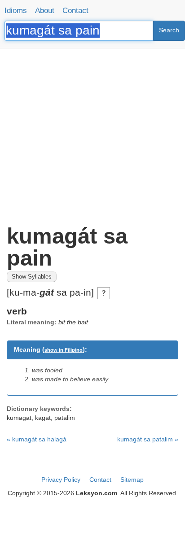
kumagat (19, 417)
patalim (64, 417)
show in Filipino (63, 350)
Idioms (15, 10)
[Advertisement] (92, 132)
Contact (75, 10)
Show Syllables (32, 277)
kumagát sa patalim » (147, 439)
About (44, 10)
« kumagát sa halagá (36, 439)
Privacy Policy (60, 479)
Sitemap (132, 479)
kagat (43, 417)
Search (169, 30)
